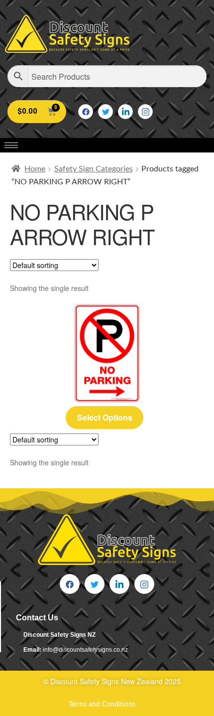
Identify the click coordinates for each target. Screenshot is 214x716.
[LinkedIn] (125, 111)
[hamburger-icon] (11, 145)
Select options (104, 417)
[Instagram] (145, 111)
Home (34, 169)
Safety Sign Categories (93, 169)
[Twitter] (105, 111)
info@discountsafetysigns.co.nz (85, 649)
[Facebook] (85, 111)
